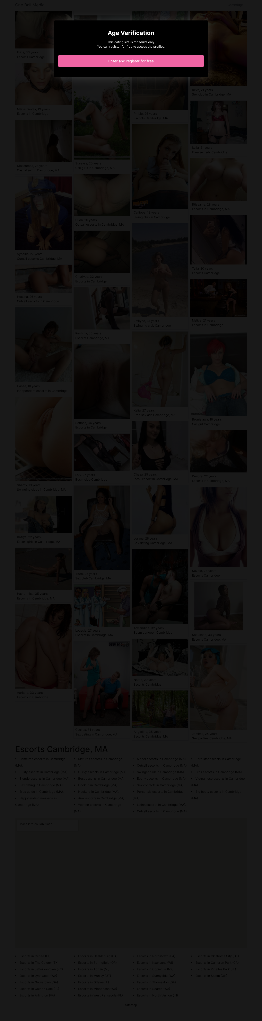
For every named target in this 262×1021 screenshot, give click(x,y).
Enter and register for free (131, 61)
